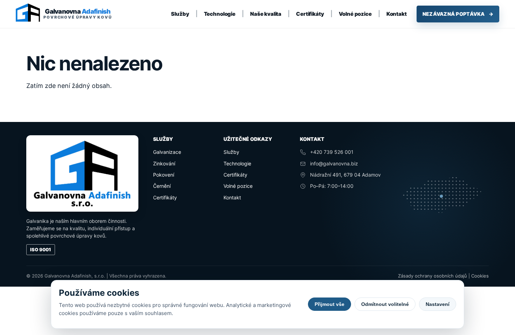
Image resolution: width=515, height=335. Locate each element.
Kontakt (396, 14)
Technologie (219, 14)
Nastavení (437, 304)
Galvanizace (167, 152)
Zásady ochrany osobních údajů (432, 276)
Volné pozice (355, 14)
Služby (180, 14)
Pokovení (163, 175)
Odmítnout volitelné (385, 304)
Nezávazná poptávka (458, 14)
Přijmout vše (329, 304)
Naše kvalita (265, 14)
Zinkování (164, 163)
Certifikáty (310, 14)
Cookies (480, 276)
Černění (162, 186)
